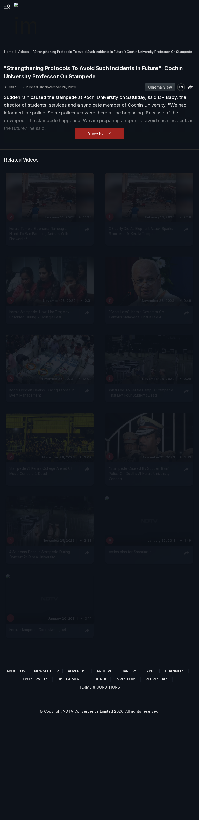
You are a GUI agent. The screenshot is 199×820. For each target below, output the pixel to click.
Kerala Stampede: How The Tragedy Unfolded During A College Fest (39, 314)
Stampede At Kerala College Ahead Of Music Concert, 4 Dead (40, 470)
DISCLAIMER (68, 679)
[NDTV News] (25, 22)
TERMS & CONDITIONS (99, 687)
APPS (151, 671)
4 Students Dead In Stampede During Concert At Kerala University (39, 554)
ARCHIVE (104, 671)
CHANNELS (174, 671)
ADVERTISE (78, 671)
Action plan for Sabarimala (130, 552)
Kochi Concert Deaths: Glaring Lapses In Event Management (42, 392)
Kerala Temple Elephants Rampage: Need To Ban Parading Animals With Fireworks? (38, 233)
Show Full (97, 133)
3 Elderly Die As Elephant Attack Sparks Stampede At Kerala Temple (141, 231)
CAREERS (129, 671)
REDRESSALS (157, 679)
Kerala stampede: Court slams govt (37, 630)
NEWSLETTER (46, 671)
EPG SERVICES (35, 679)
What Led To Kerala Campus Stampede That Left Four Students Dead (141, 392)
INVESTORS (126, 679)
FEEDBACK (97, 679)
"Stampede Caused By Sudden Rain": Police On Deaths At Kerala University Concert (139, 473)
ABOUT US (15, 671)
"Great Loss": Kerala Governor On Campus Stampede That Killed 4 (136, 314)
